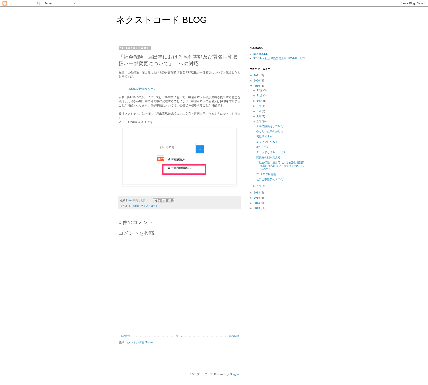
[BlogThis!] (159, 200)
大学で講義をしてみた (269, 126)
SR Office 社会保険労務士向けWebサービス (279, 58)
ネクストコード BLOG (161, 20)
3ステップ (262, 147)
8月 (259, 111)
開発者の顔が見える (268, 157)
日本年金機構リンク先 (141, 89)
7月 (259, 116)
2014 (257, 203)
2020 (257, 80)
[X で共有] (163, 200)
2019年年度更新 (266, 174)
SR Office (134, 205)
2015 (257, 197)
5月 (259, 185)
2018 (257, 192)
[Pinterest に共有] (172, 200)
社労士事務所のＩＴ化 (269, 179)
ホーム (179, 336)
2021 (257, 75)
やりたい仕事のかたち (269, 131)
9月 (259, 106)
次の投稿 (125, 336)
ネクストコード (149, 205)
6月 (259, 121)
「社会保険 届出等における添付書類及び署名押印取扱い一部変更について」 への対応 (282, 166)
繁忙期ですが (264, 136)
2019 (257, 86)
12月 (260, 90)
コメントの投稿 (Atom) (139, 342)
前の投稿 (233, 336)
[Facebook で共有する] (168, 200)
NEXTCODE (260, 53)
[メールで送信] (155, 200)
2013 (257, 208)
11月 (260, 95)
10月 (260, 100)
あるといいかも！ (267, 141)
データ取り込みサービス (271, 152)
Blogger (234, 374)
